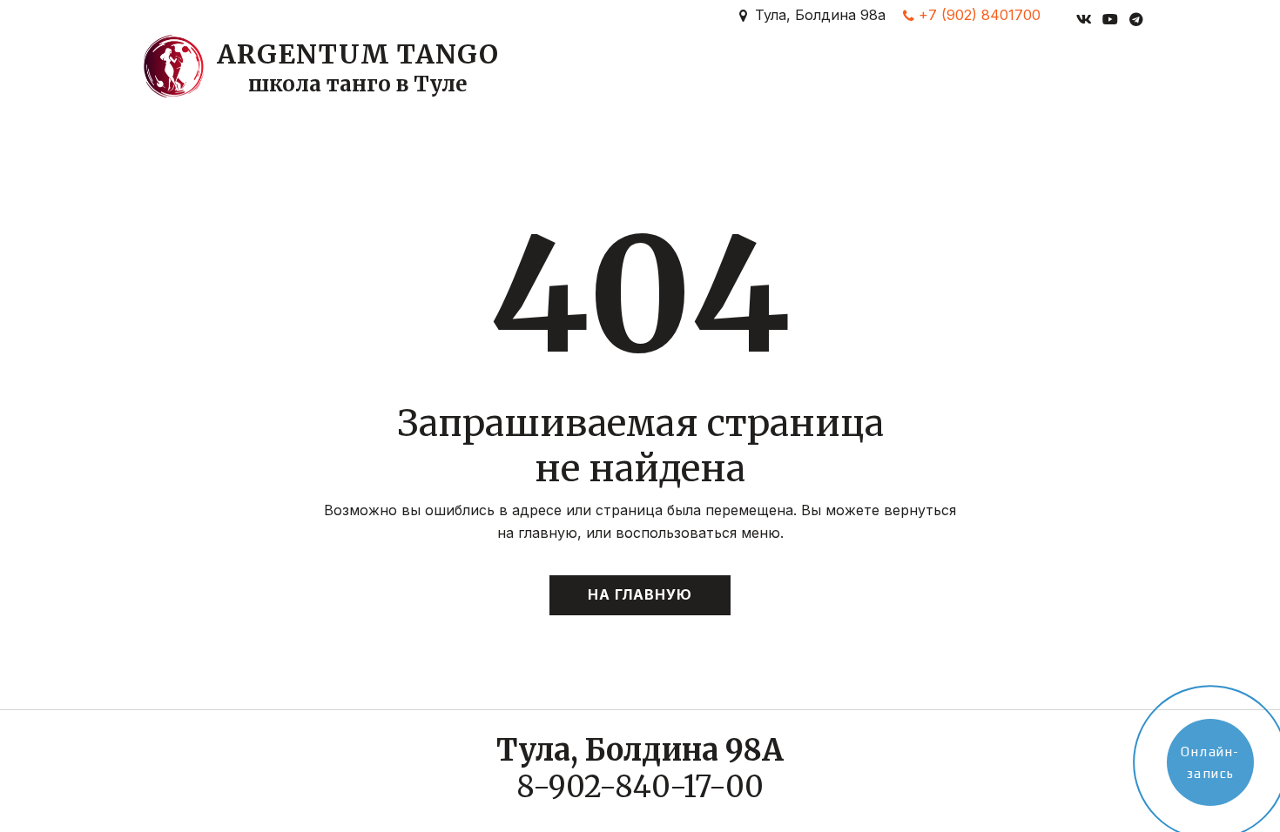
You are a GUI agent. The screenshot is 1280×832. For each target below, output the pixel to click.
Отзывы (873, 83)
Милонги (500, 83)
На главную (640, 594)
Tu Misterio (1030, 83)
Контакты (780, 83)
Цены (699, 83)
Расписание (608, 83)
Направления (376, 83)
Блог (943, 83)
